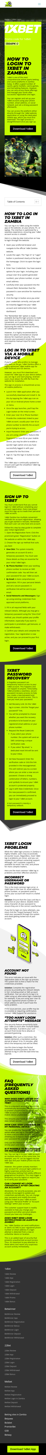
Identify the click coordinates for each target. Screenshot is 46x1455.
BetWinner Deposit (13, 1334)
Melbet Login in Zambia (15, 1398)
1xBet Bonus (10, 1301)
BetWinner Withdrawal (14, 1337)
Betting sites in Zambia (15, 1414)
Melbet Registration (13, 1394)
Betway (8, 1434)
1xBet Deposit (10, 1290)
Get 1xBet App (21, 53)
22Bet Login (10, 1362)
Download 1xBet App (23, 1449)
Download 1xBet (23, 128)
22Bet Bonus (10, 1374)
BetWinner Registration (15, 1322)
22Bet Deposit (10, 1366)
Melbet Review (11, 1387)
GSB (7, 1430)
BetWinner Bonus (12, 1326)
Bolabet (8, 1422)
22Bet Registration (12, 1358)
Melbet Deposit (11, 1402)
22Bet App (9, 1354)
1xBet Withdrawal (12, 1293)
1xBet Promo (10, 1297)
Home (7, 19)
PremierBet (10, 1426)
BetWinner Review (12, 1314)
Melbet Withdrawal (13, 1406)
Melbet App (10, 1390)
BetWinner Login (12, 1330)
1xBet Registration (12, 1282)
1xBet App (9, 1278)
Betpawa (9, 1418)
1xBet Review (10, 1274)
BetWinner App (11, 1318)
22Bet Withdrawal (12, 1370)
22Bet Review (10, 1350)
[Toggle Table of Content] (35, 202)
